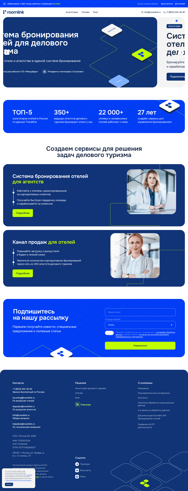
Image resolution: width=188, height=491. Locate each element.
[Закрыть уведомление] (34, 470)
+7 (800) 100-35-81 (22, 389)
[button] (30, 77)
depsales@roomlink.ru (24, 406)
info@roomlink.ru (21, 415)
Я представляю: (113, 319)
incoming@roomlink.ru (24, 397)
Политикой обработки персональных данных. (18, 480)
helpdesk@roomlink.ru (24, 424)
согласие (29, 475)
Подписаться (140, 345)
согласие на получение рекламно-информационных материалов (142, 336)
